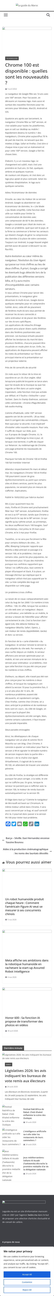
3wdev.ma (32, 1215)
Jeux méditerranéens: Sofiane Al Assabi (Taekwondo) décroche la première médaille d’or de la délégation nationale (36, 1163)
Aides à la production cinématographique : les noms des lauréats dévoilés (25, 851)
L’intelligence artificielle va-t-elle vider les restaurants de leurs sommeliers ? (34, 1136)
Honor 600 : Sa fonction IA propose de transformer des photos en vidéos (24, 1021)
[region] (27, 1271)
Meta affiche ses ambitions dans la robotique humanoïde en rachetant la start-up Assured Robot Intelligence (27, 965)
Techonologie (12, 58)
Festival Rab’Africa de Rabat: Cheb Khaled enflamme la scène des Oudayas (34, 1113)
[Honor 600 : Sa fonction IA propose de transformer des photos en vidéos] (27, 989)
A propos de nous (11, 1242)
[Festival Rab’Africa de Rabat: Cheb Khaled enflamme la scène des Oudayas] (11, 1115)
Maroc (8, 1065)
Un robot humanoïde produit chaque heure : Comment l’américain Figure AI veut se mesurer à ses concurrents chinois (24, 906)
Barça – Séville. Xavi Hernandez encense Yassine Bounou (27, 840)
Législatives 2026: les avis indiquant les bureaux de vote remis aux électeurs (25, 1075)
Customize (27, 1282)
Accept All (27, 1274)
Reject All (27, 1289)
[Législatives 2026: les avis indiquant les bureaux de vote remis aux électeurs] (27, 1056)
